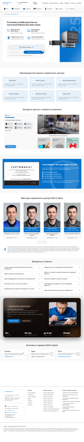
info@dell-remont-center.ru (64, 356)
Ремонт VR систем (48, 404)
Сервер (60, 8)
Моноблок (16, 8)
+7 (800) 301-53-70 (23, 3)
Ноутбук (28, 8)
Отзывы (73, 3)
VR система (71, 8)
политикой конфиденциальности (27, 55)
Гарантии (66, 3)
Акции (61, 3)
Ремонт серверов (48, 402)
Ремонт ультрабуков (48, 406)
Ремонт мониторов (48, 398)
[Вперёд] (80, 8)
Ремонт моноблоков (48, 394)
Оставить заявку (13, 320)
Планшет (49, 8)
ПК (7, 8)
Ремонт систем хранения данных (52, 408)
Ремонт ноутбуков (48, 396)
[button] (39, 242)
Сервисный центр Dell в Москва (70, 392)
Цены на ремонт (54, 3)
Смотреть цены (26, 320)
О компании (45, 3)
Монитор (38, 8)
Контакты (78, 3)
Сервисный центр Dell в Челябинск (71, 401)
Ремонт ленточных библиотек (51, 410)
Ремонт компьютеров (49, 392)
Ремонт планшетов (48, 400)
